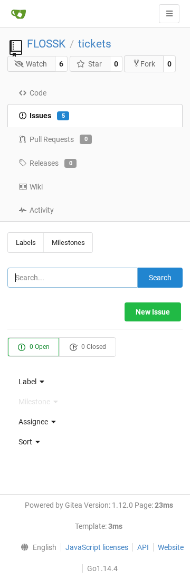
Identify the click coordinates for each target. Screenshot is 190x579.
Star (95, 64)
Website (171, 547)
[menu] (95, 381)
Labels (26, 242)
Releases (51, 163)
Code (38, 93)
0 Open (39, 346)
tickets (94, 43)
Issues (47, 115)
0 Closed (93, 346)
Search (160, 277)
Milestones (68, 242)
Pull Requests (59, 139)
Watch (36, 64)
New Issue (153, 312)
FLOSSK (46, 43)
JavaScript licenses (96, 547)
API (143, 547)
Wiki (36, 187)
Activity (42, 210)
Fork (147, 64)
